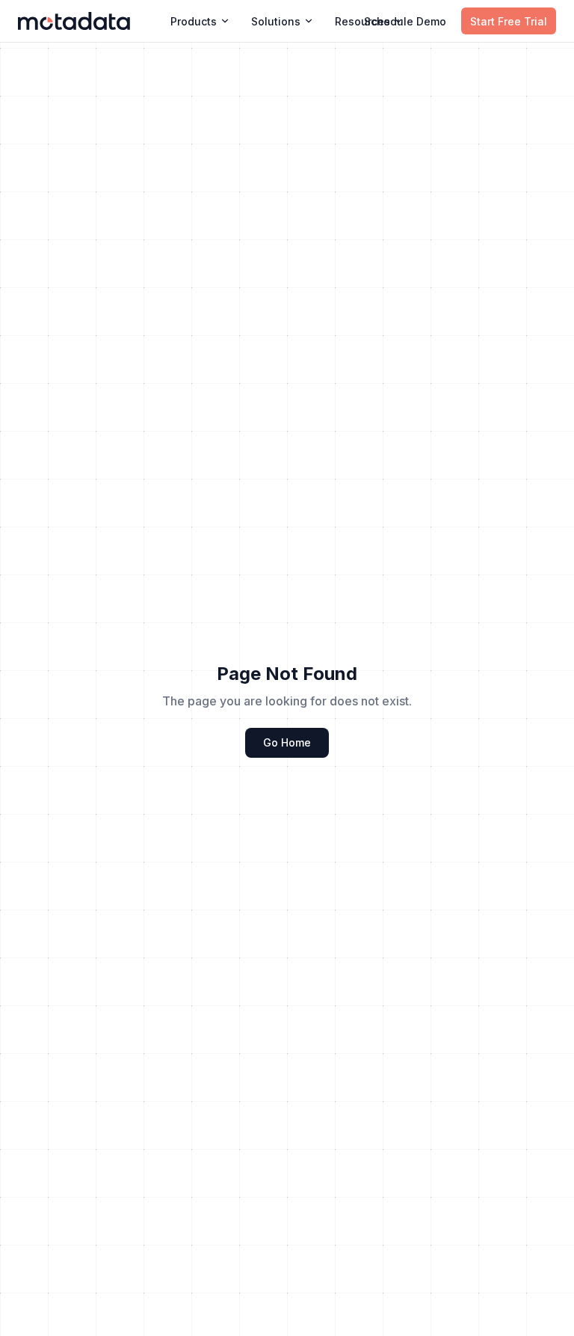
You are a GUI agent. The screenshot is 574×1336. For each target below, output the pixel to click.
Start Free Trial (508, 21)
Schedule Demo (405, 21)
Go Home (287, 742)
